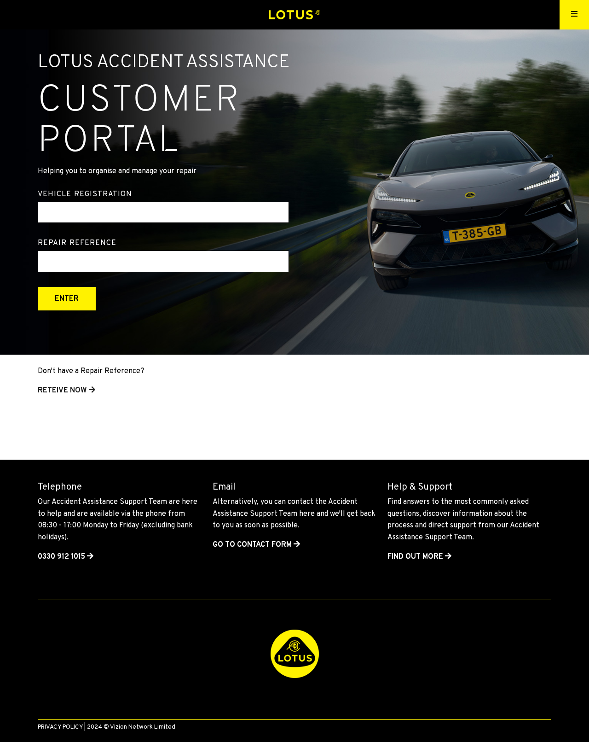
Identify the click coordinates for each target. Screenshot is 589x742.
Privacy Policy (60, 727)
